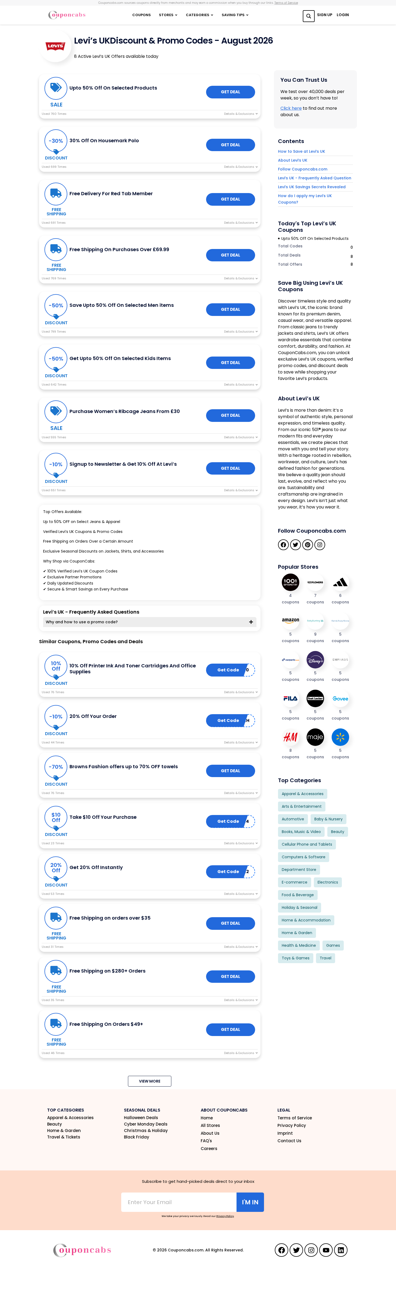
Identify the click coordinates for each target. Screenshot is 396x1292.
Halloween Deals (141, 1117)
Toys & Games (296, 958)
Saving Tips (233, 14)
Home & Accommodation (306, 920)
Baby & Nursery (328, 819)
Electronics (328, 882)
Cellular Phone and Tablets (307, 844)
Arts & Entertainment (302, 806)
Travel (325, 958)
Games (333, 945)
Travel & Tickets (63, 1137)
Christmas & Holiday (146, 1130)
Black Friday (136, 1137)
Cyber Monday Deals (146, 1124)
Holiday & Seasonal (299, 907)
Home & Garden (297, 932)
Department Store (299, 869)
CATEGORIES (197, 14)
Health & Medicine (299, 945)
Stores (166, 14)
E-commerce (294, 882)
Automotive (293, 819)
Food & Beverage (298, 895)
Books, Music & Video (301, 831)
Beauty (337, 831)
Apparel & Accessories (303, 793)
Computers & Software (303, 857)
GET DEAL (230, 92)
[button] (149, 1081)
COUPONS (141, 14)
